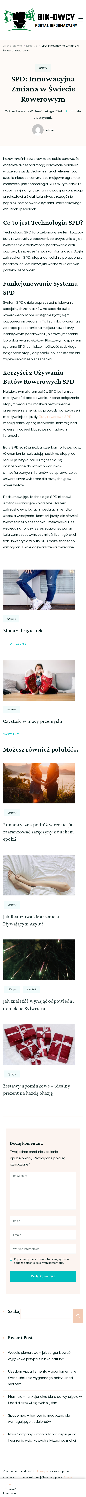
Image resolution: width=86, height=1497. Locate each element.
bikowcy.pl (41, 1471)
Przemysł (11, 709)
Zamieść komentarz (10, 1491)
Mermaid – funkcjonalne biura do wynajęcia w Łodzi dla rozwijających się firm (45, 1400)
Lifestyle (43, 67)
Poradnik (31, 989)
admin (49, 130)
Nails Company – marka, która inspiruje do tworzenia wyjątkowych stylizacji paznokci (42, 1437)
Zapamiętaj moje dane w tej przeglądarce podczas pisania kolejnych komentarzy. (41, 1261)
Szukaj (14, 1311)
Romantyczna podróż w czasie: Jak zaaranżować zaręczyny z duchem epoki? (39, 832)
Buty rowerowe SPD (55, 417)
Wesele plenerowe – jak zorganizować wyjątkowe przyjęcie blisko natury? (39, 1356)
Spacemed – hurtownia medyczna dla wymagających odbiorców (39, 1419)
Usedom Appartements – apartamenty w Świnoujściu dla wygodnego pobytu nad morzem (42, 1378)
